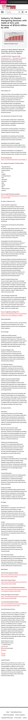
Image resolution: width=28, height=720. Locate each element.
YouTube (3, 655)
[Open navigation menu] (2, 12)
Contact (25, 717)
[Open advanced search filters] (22, 12)
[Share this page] (26, 12)
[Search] (19, 12)
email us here (4, 646)
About (7, 712)
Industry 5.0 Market (20, 58)
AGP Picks (3, 2)
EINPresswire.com (6, 58)
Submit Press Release (8, 715)
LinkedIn (3, 653)
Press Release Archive (16, 712)
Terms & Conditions (20, 715)
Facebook (3, 650)
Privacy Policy (17, 717)
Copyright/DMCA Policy (7, 717)
